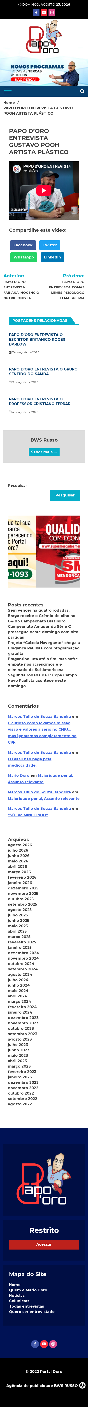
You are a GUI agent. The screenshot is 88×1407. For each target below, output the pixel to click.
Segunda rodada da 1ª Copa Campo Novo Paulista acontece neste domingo (42, 680)
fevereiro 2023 (22, 1072)
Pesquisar (17, 485)
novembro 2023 (23, 1023)
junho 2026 (19, 856)
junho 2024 (19, 985)
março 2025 (19, 937)
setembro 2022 (22, 1099)
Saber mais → (44, 452)
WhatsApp (24, 257)
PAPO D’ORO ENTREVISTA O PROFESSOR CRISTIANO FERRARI (40, 401)
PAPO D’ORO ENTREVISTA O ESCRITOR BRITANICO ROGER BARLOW (37, 339)
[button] (44, 552)
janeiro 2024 (20, 1012)
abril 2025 (17, 931)
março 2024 (19, 1001)
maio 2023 (18, 1055)
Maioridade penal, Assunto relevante (44, 799)
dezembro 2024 (23, 953)
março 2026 (19, 872)
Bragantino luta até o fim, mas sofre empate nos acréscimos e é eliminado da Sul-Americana (43, 664)
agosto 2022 (20, 1104)
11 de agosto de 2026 (25, 382)
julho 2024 (18, 980)
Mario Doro (18, 775)
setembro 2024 (23, 969)
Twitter (50, 245)
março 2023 (19, 1066)
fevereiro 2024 (22, 1007)
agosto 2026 (20, 845)
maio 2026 (18, 861)
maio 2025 (18, 926)
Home (15, 1285)
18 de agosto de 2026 (25, 352)
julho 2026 (18, 850)
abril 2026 (17, 866)
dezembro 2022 (23, 1082)
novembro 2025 (23, 893)
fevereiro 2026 (22, 877)
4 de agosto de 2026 (25, 412)
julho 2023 (18, 1045)
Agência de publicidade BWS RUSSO (42, 1386)
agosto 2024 (20, 974)
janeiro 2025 (20, 947)
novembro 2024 (23, 958)
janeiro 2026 (20, 883)
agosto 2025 (20, 910)
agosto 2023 (20, 1039)
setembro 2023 (22, 1034)
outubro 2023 (21, 1028)
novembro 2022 (23, 1088)
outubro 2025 (21, 899)
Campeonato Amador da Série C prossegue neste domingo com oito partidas (43, 632)
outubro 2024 (21, 964)
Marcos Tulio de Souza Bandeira (39, 716)
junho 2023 (18, 1050)
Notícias (17, 1295)
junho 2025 (18, 920)
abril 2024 (17, 996)
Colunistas (19, 1301)
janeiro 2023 (20, 1077)
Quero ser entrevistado (32, 1312)
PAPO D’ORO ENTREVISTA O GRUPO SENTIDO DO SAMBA (43, 371)
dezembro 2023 (23, 1018)
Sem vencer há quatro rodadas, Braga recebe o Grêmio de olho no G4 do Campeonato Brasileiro (41, 615)
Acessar (44, 1244)
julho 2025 (18, 915)
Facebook (23, 245)
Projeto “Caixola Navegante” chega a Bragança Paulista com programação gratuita (44, 648)
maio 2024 (18, 991)
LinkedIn (52, 257)
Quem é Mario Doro (28, 1290)
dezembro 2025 (23, 888)
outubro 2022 (21, 1093)
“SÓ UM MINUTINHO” (28, 815)
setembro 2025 (22, 904)
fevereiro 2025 (22, 942)
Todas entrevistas (26, 1306)
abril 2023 (17, 1061)
